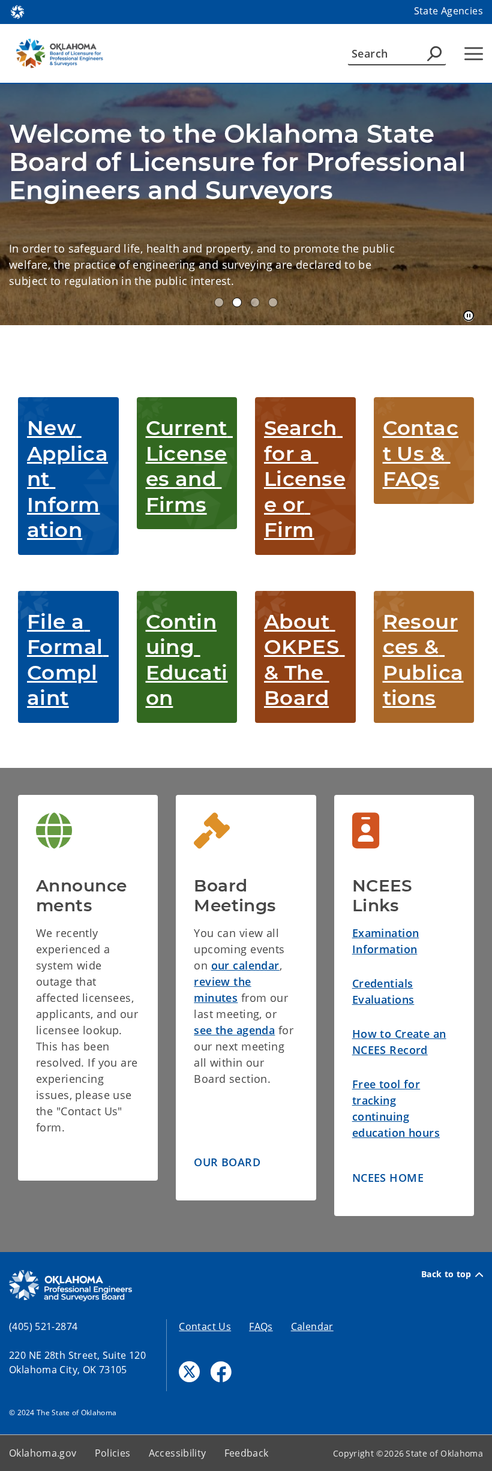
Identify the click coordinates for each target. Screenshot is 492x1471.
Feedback (246, 1453)
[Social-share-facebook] (221, 1371)
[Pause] (468, 316)
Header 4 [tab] (273, 302)
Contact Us (205, 1326)
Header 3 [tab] (255, 302)
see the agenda (234, 1030)
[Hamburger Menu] (473, 53)
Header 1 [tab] (219, 302)
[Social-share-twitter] (189, 1371)
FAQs (261, 1326)
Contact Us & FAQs (421, 453)
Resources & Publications (423, 660)
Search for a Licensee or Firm (305, 478)
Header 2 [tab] (237, 302)
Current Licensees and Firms (189, 466)
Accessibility (177, 1453)
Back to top (446, 1274)
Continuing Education (187, 660)
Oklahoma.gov (43, 1453)
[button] (227, 1162)
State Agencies (448, 10)
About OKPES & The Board (304, 660)
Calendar (312, 1326)
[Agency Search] (434, 53)
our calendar (245, 965)
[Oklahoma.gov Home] (17, 11)
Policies (113, 1453)
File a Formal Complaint (68, 660)
